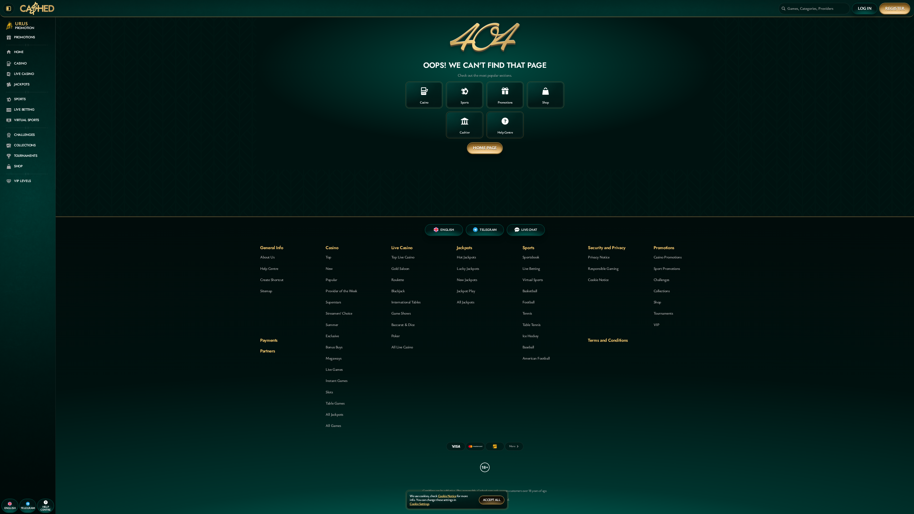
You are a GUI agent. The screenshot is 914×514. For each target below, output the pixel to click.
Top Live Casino (402, 257)
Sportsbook (530, 257)
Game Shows (401, 313)
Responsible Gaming (603, 268)
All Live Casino (402, 347)
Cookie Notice (598, 279)
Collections (662, 290)
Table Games (335, 403)
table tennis (531, 324)
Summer (332, 324)
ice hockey (530, 335)
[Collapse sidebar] (8, 8)
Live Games (334, 369)
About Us (267, 257)
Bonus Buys (334, 347)
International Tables (405, 302)
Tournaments (663, 313)
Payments (269, 340)
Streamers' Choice (339, 313)
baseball (528, 347)
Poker (395, 335)
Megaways (333, 358)
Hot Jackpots (466, 257)
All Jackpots (334, 414)
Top (328, 257)
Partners (267, 351)
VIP (657, 324)
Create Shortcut (271, 279)
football (528, 302)
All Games (333, 425)
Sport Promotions (667, 268)
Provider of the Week (341, 290)
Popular (331, 279)
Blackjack (398, 290)
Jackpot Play (466, 290)
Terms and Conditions (608, 340)
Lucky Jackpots (468, 268)
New (329, 268)
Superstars (333, 302)
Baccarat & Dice (403, 324)
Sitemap (266, 290)
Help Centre (269, 268)
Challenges (661, 279)
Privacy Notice (598, 257)
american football (536, 358)
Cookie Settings (419, 504)
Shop (657, 302)
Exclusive (332, 335)
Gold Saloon (400, 268)
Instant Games (336, 380)
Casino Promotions (668, 257)
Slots (329, 392)
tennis (527, 313)
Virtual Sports (532, 279)
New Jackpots (467, 279)
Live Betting (531, 268)
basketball (529, 290)
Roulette (397, 279)
